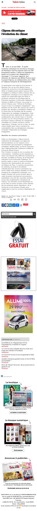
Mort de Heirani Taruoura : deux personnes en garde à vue (18, 366)
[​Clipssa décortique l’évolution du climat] (18, 39)
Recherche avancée (9, 217)
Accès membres (5, 506)
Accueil (4, 7)
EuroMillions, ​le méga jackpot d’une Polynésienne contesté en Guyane (14, 343)
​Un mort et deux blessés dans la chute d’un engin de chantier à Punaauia (17, 349)
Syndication (25, 506)
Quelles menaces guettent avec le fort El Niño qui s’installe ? (18, 360)
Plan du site (14, 506)
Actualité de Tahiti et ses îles (16, 7)
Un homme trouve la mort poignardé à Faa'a (18, 355)
